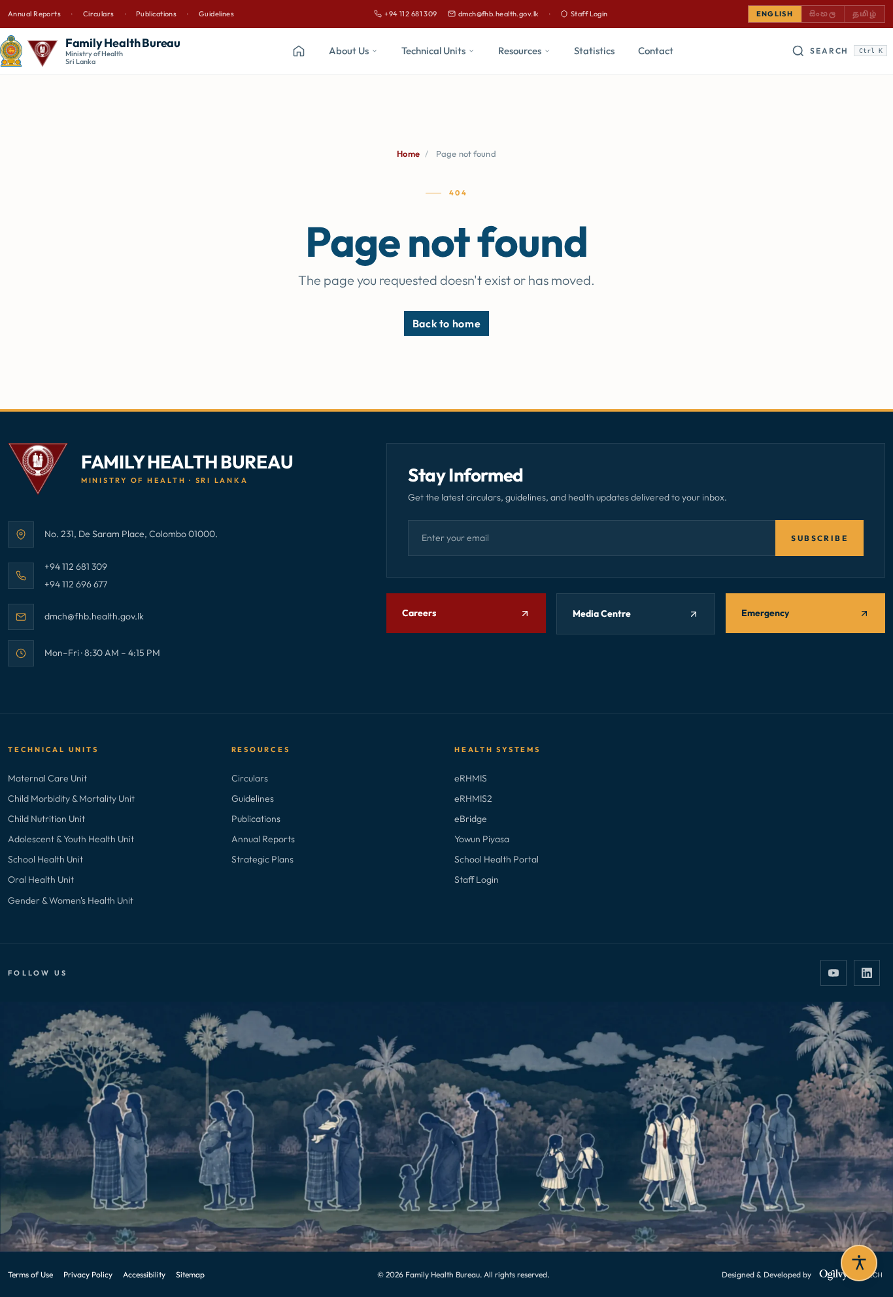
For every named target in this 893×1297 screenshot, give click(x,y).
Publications (156, 13)
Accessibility (144, 1274)
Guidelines (216, 13)
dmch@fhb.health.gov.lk (493, 14)
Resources (519, 50)
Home (408, 153)
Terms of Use (30, 1274)
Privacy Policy (87, 1274)
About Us (349, 50)
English (774, 13)
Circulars (98, 13)
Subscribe (819, 538)
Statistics (594, 50)
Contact (655, 50)
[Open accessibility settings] (859, 1263)
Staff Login (589, 13)
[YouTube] (833, 973)
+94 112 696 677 (75, 584)
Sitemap (190, 1274)
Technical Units (433, 50)
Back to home (447, 323)
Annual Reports (34, 13)
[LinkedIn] (867, 973)
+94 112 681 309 (405, 14)
